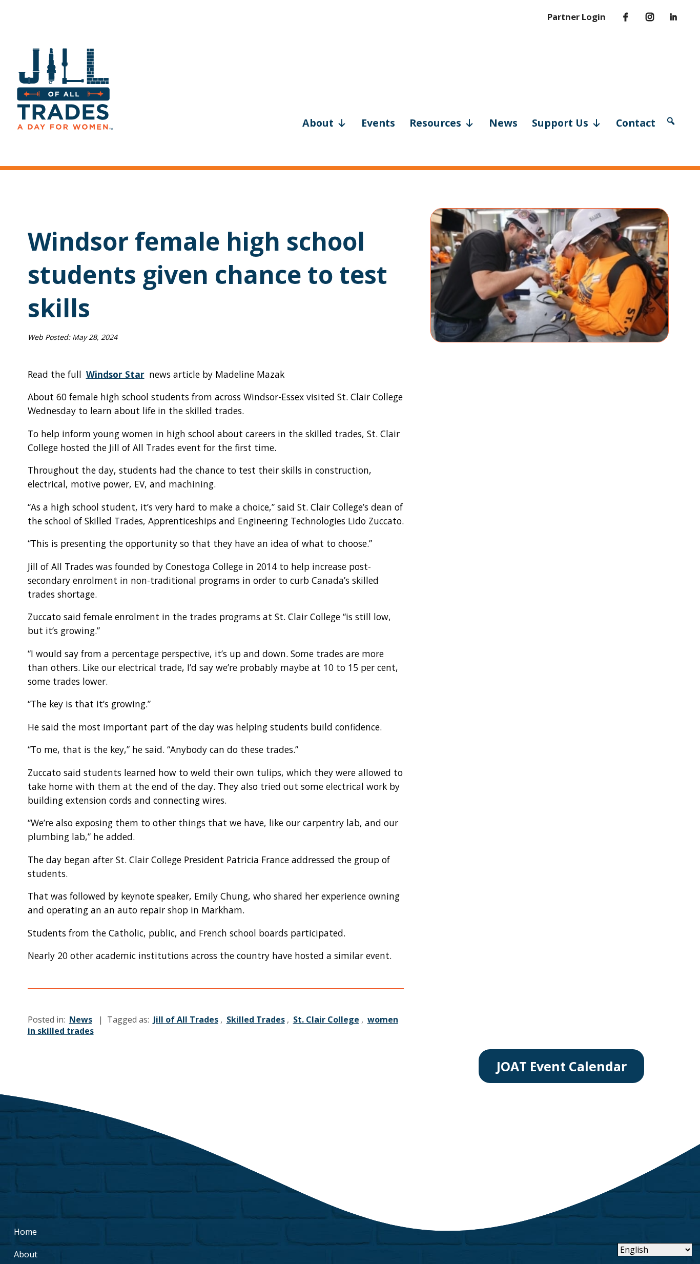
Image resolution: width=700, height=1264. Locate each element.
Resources (435, 123)
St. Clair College (326, 1019)
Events (378, 123)
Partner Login (576, 17)
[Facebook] (618, 17)
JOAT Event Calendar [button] (562, 1066)
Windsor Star (115, 374)
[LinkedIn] (666, 17)
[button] (670, 121)
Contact (635, 123)
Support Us (560, 123)
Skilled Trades (256, 1019)
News (503, 123)
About (318, 123)
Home (25, 1231)
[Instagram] (642, 17)
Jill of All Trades (185, 1019)
